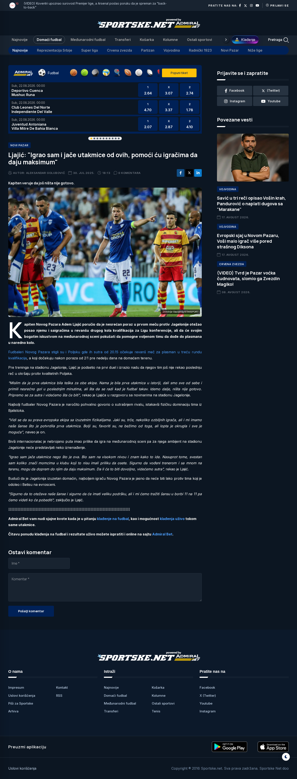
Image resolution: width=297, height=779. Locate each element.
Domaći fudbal (49, 39)
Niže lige (255, 50)
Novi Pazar (230, 50)
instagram (237, 101)
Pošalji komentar (31, 611)
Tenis (156, 711)
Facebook (207, 687)
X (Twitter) (208, 695)
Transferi (123, 39)
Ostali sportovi (199, 39)
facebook (236, 90)
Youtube (206, 703)
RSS (59, 695)
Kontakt (62, 687)
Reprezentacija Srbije (54, 50)
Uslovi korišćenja (21, 695)
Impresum (16, 687)
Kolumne (170, 39)
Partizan (147, 50)
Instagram (208, 711)
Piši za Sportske (20, 703)
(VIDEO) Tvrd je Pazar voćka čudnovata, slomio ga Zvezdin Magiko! (248, 278)
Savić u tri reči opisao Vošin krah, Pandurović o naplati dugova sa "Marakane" (251, 203)
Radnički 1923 (200, 50)
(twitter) (273, 90)
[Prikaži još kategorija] (226, 39)
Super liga (89, 50)
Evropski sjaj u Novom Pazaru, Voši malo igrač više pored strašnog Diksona (248, 241)
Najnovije (20, 39)
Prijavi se (279, 5)
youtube (274, 101)
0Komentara (129, 173)
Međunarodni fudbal (88, 39)
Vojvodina (172, 50)
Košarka (147, 39)
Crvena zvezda (119, 50)
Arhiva (13, 711)
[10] (12, 5)
